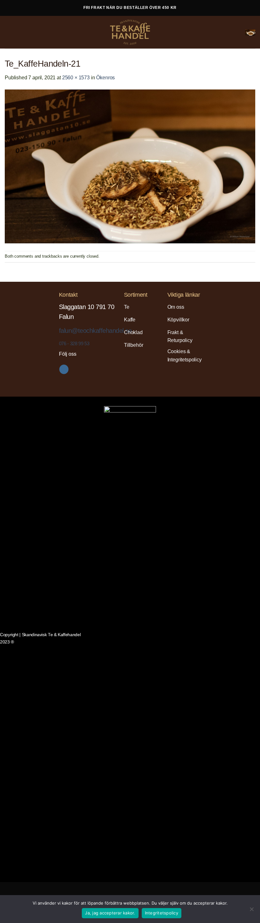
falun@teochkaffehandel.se (95, 330)
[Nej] (251, 911)
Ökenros (105, 77)
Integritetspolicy (161, 912)
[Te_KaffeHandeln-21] (130, 165)
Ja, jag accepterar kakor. (110, 912)
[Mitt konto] (237, 32)
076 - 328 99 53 (74, 343)
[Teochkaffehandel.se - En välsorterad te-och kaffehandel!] (130, 32)
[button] (10, 32)
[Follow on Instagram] (63, 369)
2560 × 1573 (76, 77)
